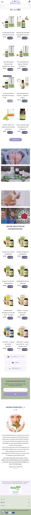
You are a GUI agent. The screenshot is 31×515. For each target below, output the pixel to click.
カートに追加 (10, 38)
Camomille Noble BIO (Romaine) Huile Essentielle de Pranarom (8, 64)
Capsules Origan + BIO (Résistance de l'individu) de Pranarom (8, 127)
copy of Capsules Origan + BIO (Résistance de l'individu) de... (22, 127)
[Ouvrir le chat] (3, 512)
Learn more (15, 468)
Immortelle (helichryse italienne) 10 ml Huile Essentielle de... (22, 64)
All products (15, 139)
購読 (15, 394)
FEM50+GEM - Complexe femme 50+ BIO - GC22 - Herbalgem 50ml (22, 344)
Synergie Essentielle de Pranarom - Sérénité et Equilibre (22, 95)
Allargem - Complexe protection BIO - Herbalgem (22, 313)
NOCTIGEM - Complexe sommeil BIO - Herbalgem (8, 344)
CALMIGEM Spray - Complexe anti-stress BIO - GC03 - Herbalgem (8, 313)
